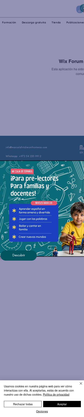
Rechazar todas (23, 404)
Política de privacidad (56, 394)
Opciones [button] (42, 411)
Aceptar (62, 404)
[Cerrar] (78, 386)
